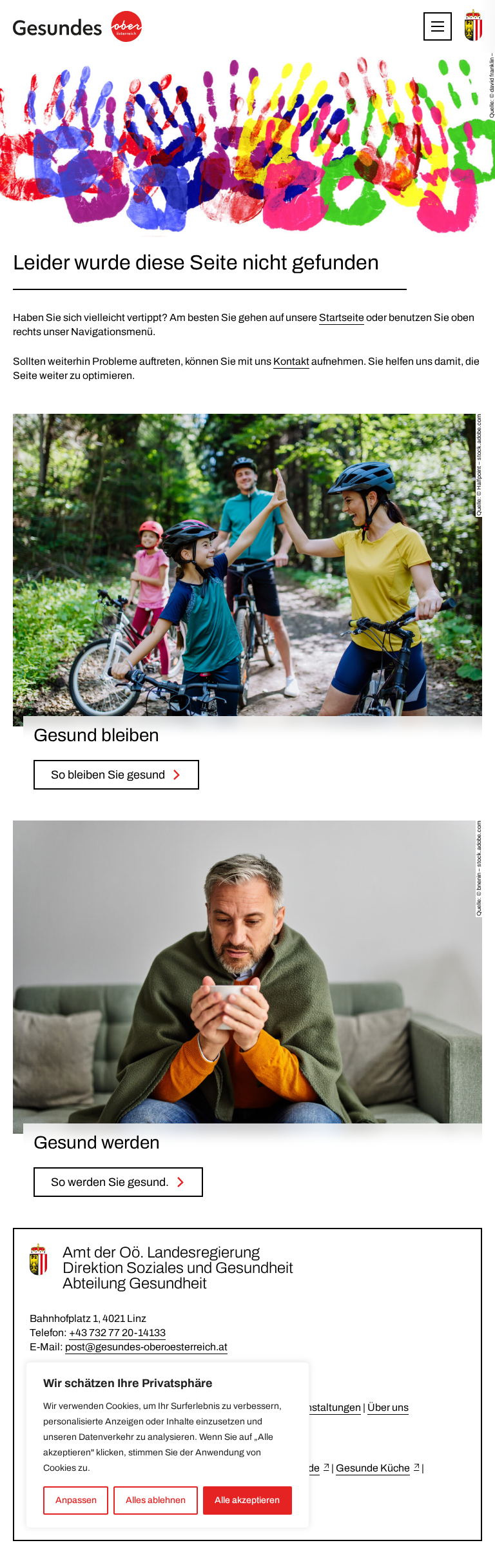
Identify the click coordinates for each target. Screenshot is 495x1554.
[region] (167, 1445)
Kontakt (291, 361)
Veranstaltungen (323, 1407)
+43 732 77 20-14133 (117, 1332)
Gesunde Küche (373, 1467)
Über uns (388, 1407)
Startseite (341, 317)
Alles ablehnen (156, 1500)
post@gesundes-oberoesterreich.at (146, 1346)
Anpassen (76, 1500)
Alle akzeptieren (247, 1500)
